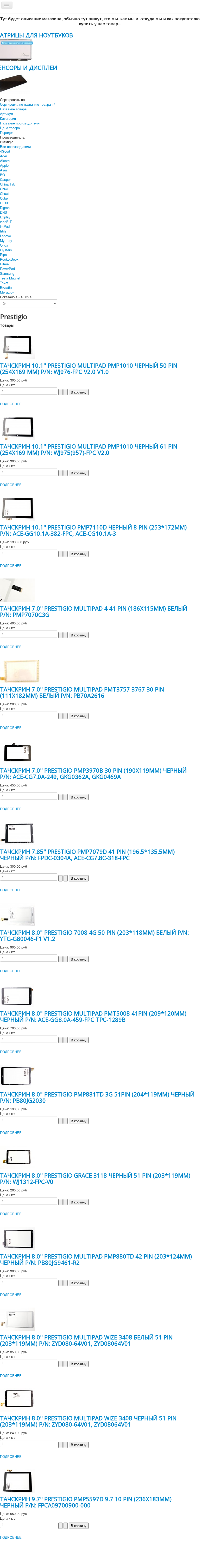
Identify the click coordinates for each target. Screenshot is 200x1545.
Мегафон (7, 292)
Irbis (3, 231)
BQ (2, 174)
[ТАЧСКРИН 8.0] (17, 913)
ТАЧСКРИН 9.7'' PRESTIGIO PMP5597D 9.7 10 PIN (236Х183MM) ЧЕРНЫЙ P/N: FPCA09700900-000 (86, 1502)
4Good (5, 151)
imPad (5, 226)
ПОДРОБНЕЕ (11, 403)
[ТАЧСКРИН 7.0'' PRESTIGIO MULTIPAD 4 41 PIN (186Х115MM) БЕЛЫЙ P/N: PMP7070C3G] (17, 589)
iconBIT (6, 221)
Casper (5, 179)
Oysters (6, 249)
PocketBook (9, 259)
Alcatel (5, 160)
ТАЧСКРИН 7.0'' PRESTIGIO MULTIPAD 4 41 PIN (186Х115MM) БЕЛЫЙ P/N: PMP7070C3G (93, 611)
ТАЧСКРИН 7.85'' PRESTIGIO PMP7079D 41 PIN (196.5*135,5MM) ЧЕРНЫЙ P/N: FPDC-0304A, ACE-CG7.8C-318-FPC (87, 855)
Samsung (7, 273)
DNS (3, 212)
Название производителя (20, 123)
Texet (4, 282)
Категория (8, 118)
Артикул (6, 113)
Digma (5, 207)
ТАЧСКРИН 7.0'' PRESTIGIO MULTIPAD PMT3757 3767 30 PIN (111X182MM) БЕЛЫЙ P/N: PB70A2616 (82, 692)
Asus (4, 170)
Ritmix (5, 263)
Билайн (6, 287)
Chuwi (4, 193)
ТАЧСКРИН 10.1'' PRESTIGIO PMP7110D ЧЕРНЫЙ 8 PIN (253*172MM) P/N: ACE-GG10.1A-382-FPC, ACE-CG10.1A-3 (93, 530)
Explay (5, 216)
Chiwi (4, 188)
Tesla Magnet (10, 278)
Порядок (6, 132)
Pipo (3, 254)
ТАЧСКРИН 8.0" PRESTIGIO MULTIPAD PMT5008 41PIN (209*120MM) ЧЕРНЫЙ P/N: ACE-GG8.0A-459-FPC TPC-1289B (93, 1016)
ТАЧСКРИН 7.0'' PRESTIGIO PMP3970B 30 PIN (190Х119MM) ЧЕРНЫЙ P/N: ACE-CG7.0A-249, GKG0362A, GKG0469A (93, 773)
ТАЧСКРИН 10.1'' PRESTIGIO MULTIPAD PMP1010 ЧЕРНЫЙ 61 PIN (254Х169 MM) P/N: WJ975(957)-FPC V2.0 (88, 449)
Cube (4, 198)
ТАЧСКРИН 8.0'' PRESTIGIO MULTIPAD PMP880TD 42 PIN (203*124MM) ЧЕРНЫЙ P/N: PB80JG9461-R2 (96, 1259)
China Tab (7, 184)
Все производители (15, 146)
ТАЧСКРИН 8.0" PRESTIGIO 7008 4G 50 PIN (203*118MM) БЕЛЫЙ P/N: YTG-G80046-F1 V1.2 (94, 935)
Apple (4, 165)
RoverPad (7, 268)
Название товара (13, 108)
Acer (3, 155)
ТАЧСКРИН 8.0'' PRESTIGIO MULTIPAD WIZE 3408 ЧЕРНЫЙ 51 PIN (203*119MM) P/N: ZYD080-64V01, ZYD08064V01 (88, 1421)
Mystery (6, 240)
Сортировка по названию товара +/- (28, 104)
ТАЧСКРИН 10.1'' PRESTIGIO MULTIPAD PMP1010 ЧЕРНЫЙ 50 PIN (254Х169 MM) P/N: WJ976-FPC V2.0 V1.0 (88, 368)
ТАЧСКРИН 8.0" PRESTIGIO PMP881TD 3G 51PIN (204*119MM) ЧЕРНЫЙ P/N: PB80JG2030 (97, 1097)
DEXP (4, 202)
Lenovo (5, 235)
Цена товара (10, 127)
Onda (4, 245)
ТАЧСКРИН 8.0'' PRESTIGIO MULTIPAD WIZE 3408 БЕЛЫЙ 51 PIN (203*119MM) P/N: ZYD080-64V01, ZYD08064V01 (86, 1340)
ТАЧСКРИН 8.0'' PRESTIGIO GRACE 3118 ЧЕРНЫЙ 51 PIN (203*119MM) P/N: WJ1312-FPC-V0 (95, 1178)
